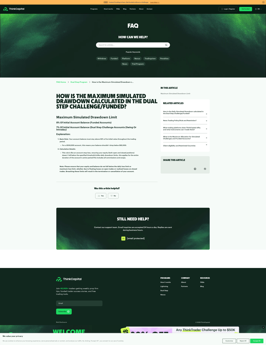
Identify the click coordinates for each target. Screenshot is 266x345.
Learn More (154, 2)
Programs (94, 9)
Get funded (246, 9)
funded (114, 59)
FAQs (118, 9)
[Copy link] (165, 169)
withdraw (102, 59)
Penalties (164, 59)
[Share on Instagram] (185, 169)
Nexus (137, 59)
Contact (149, 9)
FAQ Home (61, 82)
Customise (229, 341)
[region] (133, 339)
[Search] (166, 45)
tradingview (150, 59)
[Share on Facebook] (205, 169)
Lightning (164, 286)
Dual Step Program (79, 82)
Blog (124, 9)
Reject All (243, 341)
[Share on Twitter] (175, 169)
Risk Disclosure (61, 322)
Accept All (256, 341)
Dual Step (164, 290)
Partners (133, 9)
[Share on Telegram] (195, 169)
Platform (126, 59)
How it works (108, 9)
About (141, 9)
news (124, 64)
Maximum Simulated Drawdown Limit (175, 93)
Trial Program (138, 64)
